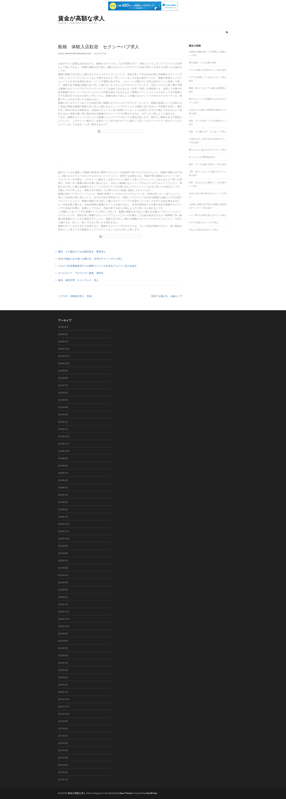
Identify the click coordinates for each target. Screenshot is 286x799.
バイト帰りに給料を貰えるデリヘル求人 (207, 215)
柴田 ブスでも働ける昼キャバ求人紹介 (207, 164)
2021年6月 (63, 743)
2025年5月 (63, 400)
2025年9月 (63, 371)
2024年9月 (63, 458)
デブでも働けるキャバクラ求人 (203, 222)
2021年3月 (63, 765)
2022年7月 (63, 648)
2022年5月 (63, 663)
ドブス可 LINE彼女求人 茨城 (74, 296)
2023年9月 (63, 546)
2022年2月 (63, 685)
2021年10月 (63, 714)
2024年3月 (63, 502)
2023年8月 (63, 553)
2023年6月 (63, 568)
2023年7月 (63, 560)
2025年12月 (63, 349)
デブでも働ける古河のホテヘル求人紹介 (207, 70)
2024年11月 (63, 444)
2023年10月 (63, 538)
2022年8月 (63, 641)
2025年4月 (63, 407)
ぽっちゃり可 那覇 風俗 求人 (202, 157)
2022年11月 (63, 619)
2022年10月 (63, 626)
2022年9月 (63, 633)
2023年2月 (63, 597)
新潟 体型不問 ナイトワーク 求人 (78, 280)
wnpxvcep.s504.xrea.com (78, 53)
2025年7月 (63, 385)
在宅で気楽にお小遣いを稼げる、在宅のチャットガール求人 (90, 258)
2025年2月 (63, 422)
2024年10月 (63, 451)
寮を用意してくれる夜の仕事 (202, 62)
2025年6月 (63, 392)
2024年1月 (63, 517)
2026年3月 (63, 327)
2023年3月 (63, 590)
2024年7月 (63, 473)
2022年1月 (63, 692)
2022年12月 (63, 612)
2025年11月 (63, 356)
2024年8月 (63, 465)
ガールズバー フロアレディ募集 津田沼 (80, 273)
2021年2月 (63, 772)
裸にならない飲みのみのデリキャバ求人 (207, 150)
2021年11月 (63, 706)
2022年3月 (63, 677)
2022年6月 (63, 655)
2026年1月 (63, 341)
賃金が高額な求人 (81, 18)
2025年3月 (63, 414)
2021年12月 (63, 699)
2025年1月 (63, 429)
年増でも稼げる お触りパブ (166, 296)
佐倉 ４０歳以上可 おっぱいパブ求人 (207, 131)
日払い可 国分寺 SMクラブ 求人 (203, 230)
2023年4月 (63, 582)
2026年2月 (63, 334)
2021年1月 (63, 779)
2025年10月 (63, 363)
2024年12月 (63, 436)
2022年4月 (63, 670)
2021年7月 (63, 736)
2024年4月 (63, 495)
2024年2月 (63, 509)
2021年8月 (63, 728)
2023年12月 (63, 524)
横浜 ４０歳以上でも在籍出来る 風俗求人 (82, 251)
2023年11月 (63, 531)
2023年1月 (63, 604)
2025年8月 (63, 378)
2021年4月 (63, 758)
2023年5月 (63, 575)
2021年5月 (63, 750)
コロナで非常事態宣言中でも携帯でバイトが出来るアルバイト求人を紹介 (97, 265)
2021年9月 (63, 721)
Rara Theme (125, 793)
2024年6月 (63, 480)
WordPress (151, 793)
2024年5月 (63, 487)
